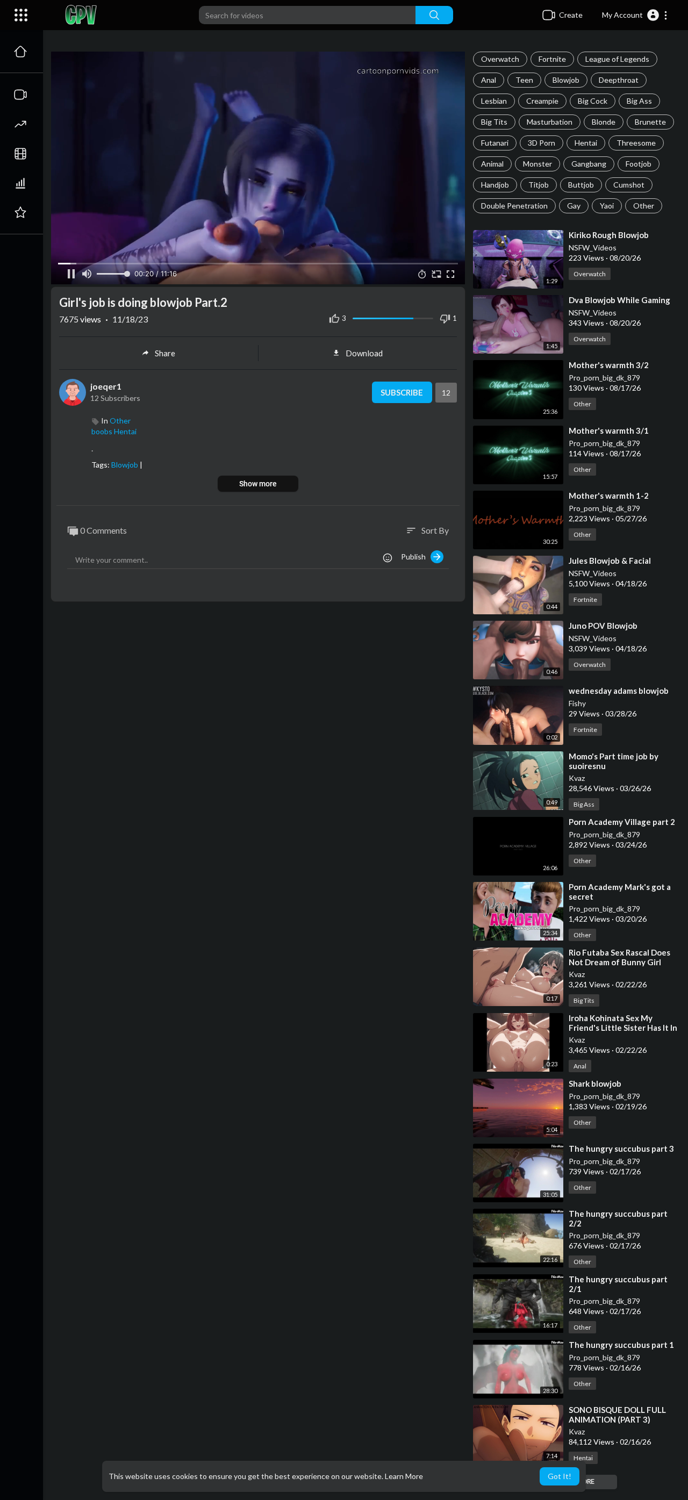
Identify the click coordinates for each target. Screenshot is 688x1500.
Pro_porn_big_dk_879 (604, 377)
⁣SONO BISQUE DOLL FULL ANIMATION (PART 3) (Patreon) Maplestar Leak (617, 1419)
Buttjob (581, 184)
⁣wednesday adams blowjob (619, 690)
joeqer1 (105, 386)
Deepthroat (619, 79)
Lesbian (494, 100)
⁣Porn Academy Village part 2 (622, 822)
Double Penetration (514, 205)
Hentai (586, 142)
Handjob (495, 184)
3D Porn (541, 142)
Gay (573, 205)
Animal (492, 163)
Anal (488, 79)
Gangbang (588, 163)
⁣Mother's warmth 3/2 (609, 365)
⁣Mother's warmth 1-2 (609, 495)
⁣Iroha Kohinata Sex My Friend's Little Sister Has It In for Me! (623, 1027)
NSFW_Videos (593, 247)
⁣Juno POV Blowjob (603, 625)
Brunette (650, 121)
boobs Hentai (114, 431)
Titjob (538, 184)
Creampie (542, 100)
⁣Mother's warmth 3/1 (609, 430)
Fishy (577, 703)
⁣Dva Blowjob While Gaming (619, 300)
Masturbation (549, 121)
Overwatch (500, 58)
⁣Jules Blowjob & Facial (610, 560)
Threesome (636, 142)
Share (165, 353)
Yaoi (607, 205)
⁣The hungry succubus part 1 (621, 1345)
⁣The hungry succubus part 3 (621, 1148)
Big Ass (639, 100)
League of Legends (617, 58)
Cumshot (628, 184)
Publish (416, 556)
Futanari (494, 142)
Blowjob (566, 79)
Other (643, 205)
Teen (524, 79)
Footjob (638, 163)
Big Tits (494, 121)
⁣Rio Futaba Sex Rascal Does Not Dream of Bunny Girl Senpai (619, 962)
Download (364, 353)
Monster (537, 163)
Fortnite (552, 58)
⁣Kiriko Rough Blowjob (609, 235)
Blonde (603, 121)
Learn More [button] (404, 1476)
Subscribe (402, 392)
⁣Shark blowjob (595, 1083)
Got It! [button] (559, 1476)
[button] (635, 15)
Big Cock (592, 100)
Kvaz (577, 778)
